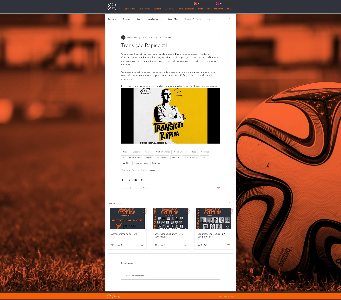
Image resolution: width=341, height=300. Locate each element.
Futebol (204, 157)
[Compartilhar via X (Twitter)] (129, 179)
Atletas (125, 152)
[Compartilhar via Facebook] (122, 179)
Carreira (139, 19)
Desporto (127, 19)
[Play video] (170, 116)
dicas (194, 152)
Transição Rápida (190, 157)
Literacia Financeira (193, 19)
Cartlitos (126, 163)
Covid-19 (175, 157)
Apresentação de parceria (124, 234)
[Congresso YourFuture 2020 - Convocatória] (170, 218)
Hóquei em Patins (141, 163)
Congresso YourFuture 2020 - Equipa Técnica (213, 235)
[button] (229, 19)
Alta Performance (155, 19)
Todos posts (113, 19)
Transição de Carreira (131, 157)
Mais (208, 19)
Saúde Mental (174, 19)
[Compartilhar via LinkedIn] (135, 179)
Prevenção (204, 152)
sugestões (149, 157)
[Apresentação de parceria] (127, 218)
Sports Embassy (180, 152)
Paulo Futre (156, 163)
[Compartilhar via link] (142, 179)
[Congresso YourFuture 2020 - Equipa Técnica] (213, 218)
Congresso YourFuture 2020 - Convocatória (169, 235)
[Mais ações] (218, 37)
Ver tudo (229, 203)
